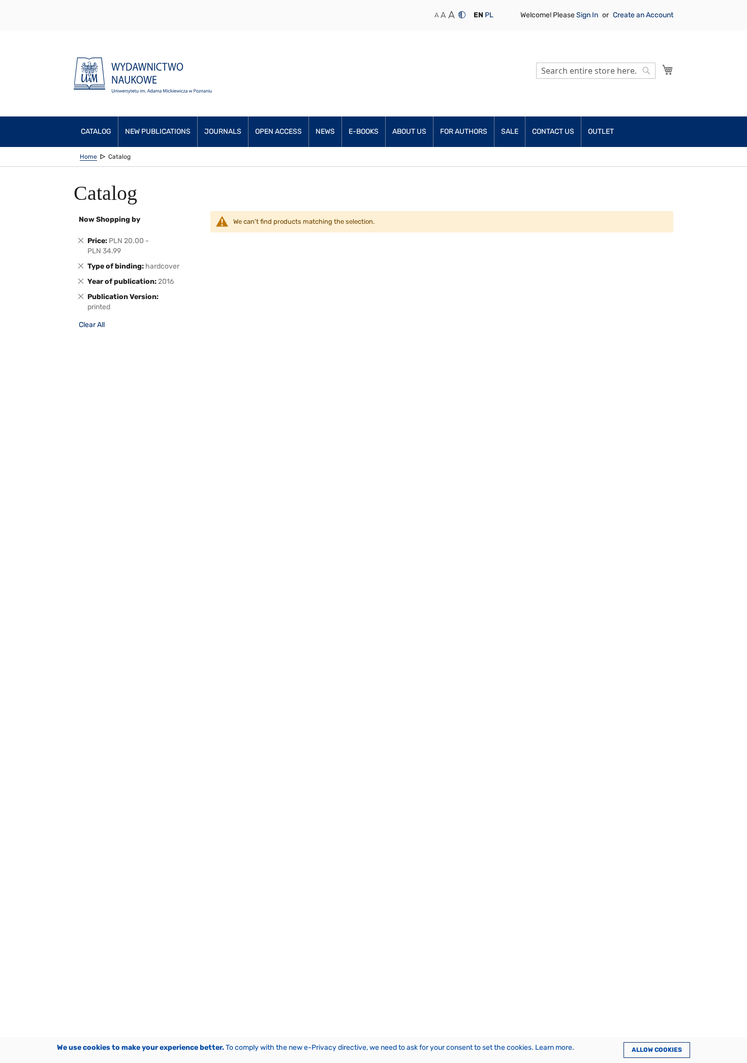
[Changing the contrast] (461, 15)
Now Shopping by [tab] (109, 219)
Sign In (588, 15)
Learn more (553, 1047)
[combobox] (596, 71)
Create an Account (643, 15)
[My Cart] (667, 70)
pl (489, 15)
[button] (478, 15)
